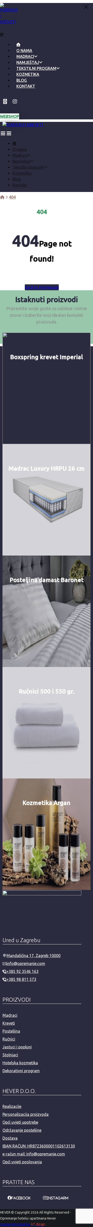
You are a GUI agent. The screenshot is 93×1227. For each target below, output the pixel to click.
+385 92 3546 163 (22, 971)
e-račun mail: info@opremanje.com (33, 1154)
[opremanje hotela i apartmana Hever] (9, 22)
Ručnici (8, 1039)
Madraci (9, 1015)
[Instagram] (15, 102)
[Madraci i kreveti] (2, 197)
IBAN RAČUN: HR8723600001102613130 (38, 1146)
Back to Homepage (42, 287)
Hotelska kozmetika (20, 1063)
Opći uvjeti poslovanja (22, 1162)
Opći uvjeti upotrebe (20, 1122)
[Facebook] (5, 102)
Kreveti (8, 1023)
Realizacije (11, 1106)
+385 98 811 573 (21, 979)
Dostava (10, 1138)
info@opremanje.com (25, 963)
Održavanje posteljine (21, 1130)
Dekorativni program (21, 1070)
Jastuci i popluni (17, 1047)
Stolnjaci (10, 1055)
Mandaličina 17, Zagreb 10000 (33, 955)
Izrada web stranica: (15, 1224)
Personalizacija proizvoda (25, 1114)
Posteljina (11, 1031)
